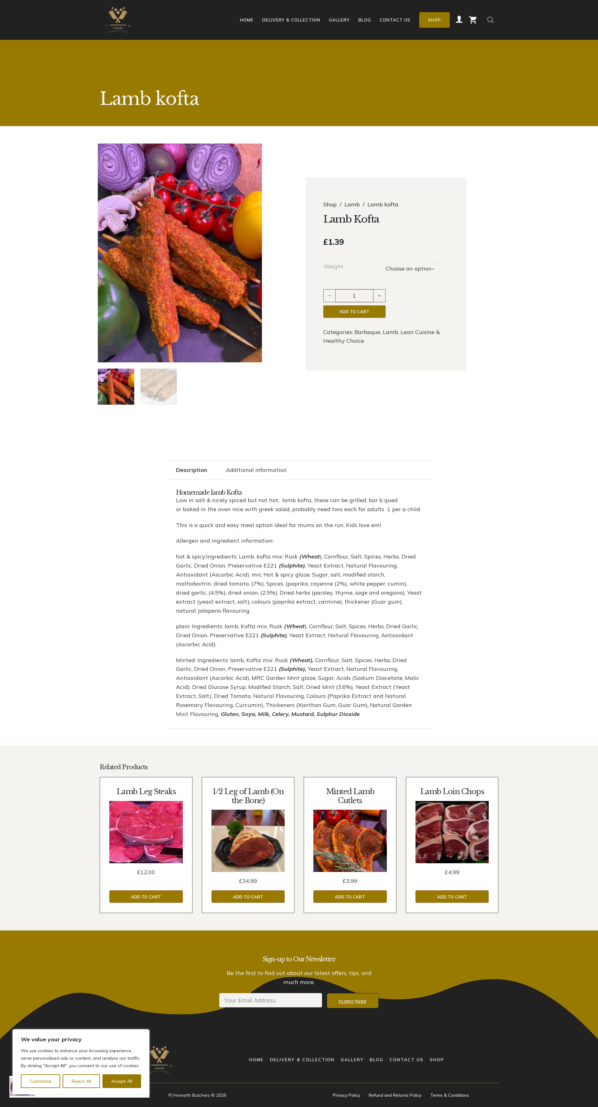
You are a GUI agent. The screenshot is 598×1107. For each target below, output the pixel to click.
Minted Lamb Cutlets (350, 796)
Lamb (352, 204)
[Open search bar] (490, 20)
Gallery (339, 19)
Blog (364, 19)
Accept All (121, 1081)
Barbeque (367, 332)
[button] (253, 152)
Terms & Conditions (449, 1095)
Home (247, 19)
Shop (434, 19)
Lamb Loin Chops (452, 791)
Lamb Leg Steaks (146, 791)
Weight (334, 266)
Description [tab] (191, 469)
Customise (40, 1081)
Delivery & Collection (291, 19)
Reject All (81, 1081)
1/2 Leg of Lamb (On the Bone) (248, 796)
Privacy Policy (346, 1095)
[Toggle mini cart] (473, 20)
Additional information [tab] (256, 469)
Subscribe (353, 1002)
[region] (81, 1062)
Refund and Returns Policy (395, 1095)
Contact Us (395, 19)
